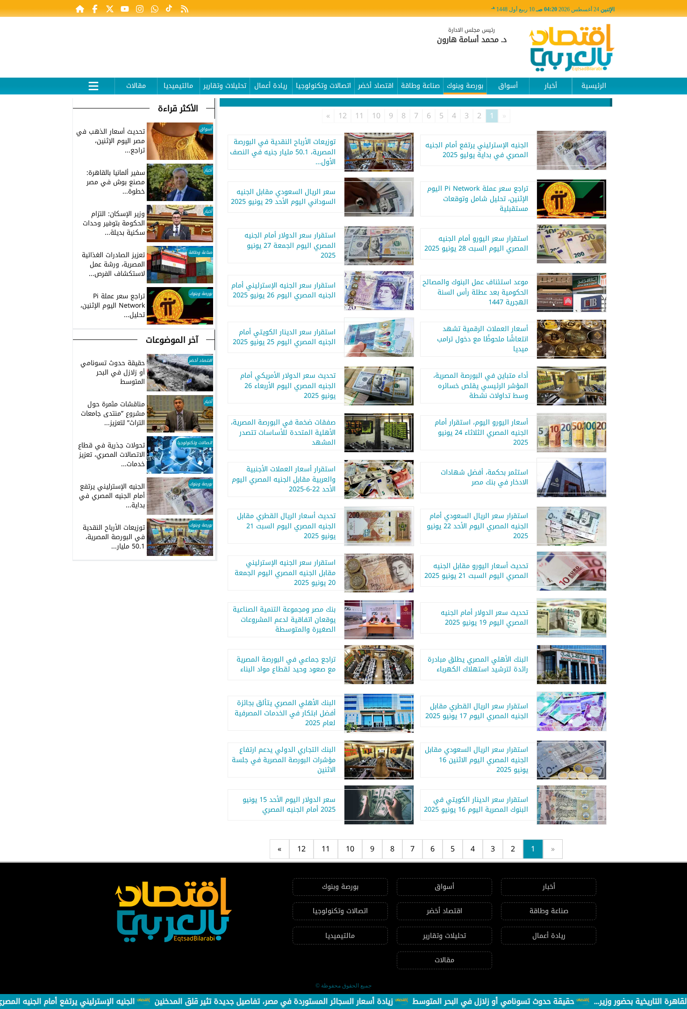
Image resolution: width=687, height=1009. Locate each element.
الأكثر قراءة (178, 108)
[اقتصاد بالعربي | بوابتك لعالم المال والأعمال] (572, 49)
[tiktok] (169, 8)
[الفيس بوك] (94, 8)
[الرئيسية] (79, 8)
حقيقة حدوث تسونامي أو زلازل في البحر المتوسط (536, 1001)
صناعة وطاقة (420, 85)
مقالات (136, 85)
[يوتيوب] (124, 8)
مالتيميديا (178, 85)
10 (376, 116)
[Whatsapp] (154, 8)
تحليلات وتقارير (224, 85)
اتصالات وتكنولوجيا (323, 85)
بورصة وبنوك (465, 85)
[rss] (184, 8)
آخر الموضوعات (172, 340)
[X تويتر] (109, 8)
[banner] (243, 43)
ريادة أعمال (270, 85)
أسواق (508, 85)
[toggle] (93, 85)
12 (342, 116)
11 (359, 116)
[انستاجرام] (139, 8)
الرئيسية (593, 85)
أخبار (550, 85)
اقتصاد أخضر (376, 85)
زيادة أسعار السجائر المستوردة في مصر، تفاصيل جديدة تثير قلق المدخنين (317, 1001)
